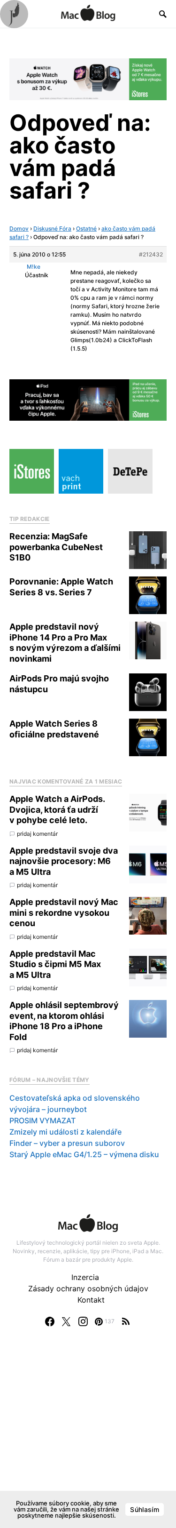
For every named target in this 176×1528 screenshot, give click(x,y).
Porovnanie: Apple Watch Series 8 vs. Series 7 (61, 586)
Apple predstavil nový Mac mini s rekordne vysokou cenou (63, 912)
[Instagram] (83, 1321)
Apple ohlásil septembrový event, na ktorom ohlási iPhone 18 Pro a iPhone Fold (64, 1021)
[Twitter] (66, 1321)
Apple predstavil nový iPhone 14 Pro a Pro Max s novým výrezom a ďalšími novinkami (65, 643)
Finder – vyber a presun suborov (67, 1143)
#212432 (151, 254)
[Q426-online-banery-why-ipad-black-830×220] (88, 399)
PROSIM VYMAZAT (42, 1120)
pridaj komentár (37, 833)
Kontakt (91, 1299)
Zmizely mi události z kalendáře (65, 1131)
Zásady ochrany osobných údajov (88, 1288)
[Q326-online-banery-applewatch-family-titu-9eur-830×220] (88, 78)
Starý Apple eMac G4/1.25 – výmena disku (84, 1154)
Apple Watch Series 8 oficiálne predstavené (54, 729)
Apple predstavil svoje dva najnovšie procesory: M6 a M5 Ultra (63, 861)
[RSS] (126, 1321)
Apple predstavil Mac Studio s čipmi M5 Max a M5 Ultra (55, 964)
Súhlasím (144, 1509)
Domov (19, 228)
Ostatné (86, 228)
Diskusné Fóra (52, 228)
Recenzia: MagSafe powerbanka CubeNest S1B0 (56, 546)
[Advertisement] (88, 1437)
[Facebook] (49, 1321)
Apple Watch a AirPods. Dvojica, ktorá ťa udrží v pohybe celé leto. (57, 809)
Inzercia (85, 1277)
